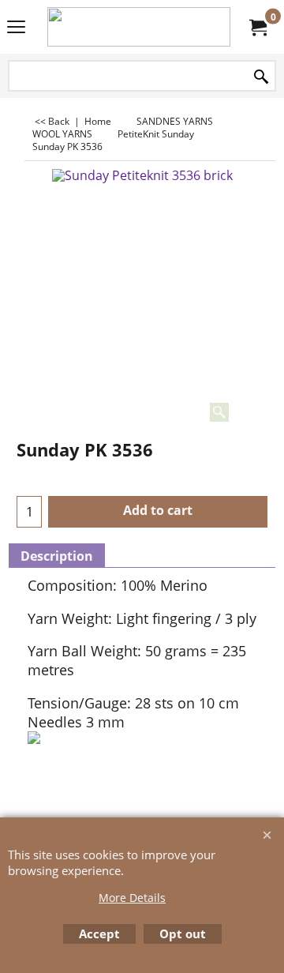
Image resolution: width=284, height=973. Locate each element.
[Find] (261, 77)
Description (57, 556)
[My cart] (257, 26)
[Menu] (16, 28)
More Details (132, 897)
